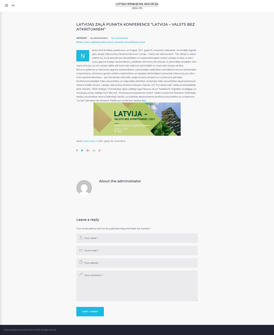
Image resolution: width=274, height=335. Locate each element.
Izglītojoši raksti (98, 42)
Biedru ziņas (82, 42)
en (13, 5)
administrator (100, 38)
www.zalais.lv (90, 141)
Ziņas (142, 42)
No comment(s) (119, 38)
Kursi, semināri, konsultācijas (123, 42)
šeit (144, 100)
